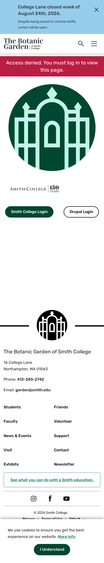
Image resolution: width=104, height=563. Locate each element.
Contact (61, 450)
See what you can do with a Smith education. (51, 480)
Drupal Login (81, 211)
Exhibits (11, 464)
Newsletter (64, 464)
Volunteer (63, 421)
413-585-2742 (30, 379)
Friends (61, 407)
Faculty (11, 421)
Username (9, 228)
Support (61, 435)
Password (9, 255)
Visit (8, 450)
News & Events (17, 435)
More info (66, 536)
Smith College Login (29, 211)
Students (12, 407)
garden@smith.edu (33, 390)
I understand (52, 549)
